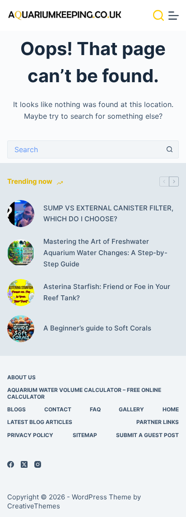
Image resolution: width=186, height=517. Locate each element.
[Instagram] (37, 464)
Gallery (131, 409)
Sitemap (85, 435)
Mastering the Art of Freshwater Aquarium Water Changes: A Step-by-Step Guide (105, 252)
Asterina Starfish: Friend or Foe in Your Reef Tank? (106, 292)
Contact (57, 409)
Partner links (157, 422)
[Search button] (169, 149)
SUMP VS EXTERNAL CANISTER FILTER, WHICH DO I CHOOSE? (108, 214)
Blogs (16, 409)
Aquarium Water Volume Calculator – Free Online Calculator (84, 394)
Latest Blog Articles (39, 422)
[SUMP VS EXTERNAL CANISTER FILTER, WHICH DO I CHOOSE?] (20, 213)
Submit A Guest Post (147, 435)
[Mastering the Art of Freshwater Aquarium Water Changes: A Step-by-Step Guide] (20, 252)
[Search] (158, 15)
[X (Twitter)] (24, 464)
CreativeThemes (33, 506)
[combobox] (84, 149)
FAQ (95, 409)
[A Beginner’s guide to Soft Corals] (20, 328)
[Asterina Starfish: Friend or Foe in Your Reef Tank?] (20, 292)
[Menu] (173, 15)
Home (171, 409)
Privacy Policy (30, 435)
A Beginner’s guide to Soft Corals (97, 328)
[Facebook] (10, 464)
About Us (21, 377)
